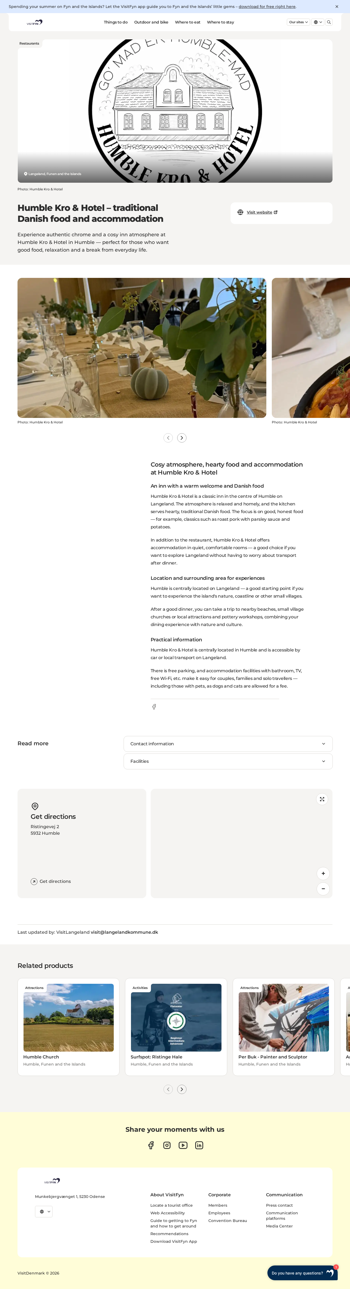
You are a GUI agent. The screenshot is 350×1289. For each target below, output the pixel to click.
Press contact (279, 1205)
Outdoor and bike (151, 22)
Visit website (259, 212)
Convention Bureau (227, 1220)
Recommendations (169, 1233)
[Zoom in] (323, 873)
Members (217, 1205)
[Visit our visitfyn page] (167, 1145)
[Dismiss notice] (336, 6)
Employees (219, 1213)
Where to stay (220, 22)
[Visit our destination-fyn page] (199, 1145)
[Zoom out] (323, 888)
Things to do (116, 22)
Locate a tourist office (171, 1205)
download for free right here (267, 6)
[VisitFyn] (51, 1180)
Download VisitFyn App (173, 1241)
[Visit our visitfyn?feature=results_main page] (183, 1145)
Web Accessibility (167, 1213)
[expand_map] (322, 799)
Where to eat (187, 22)
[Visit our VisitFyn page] (151, 1145)
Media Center (279, 1226)
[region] (241, 843)
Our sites (296, 22)
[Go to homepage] (34, 22)
